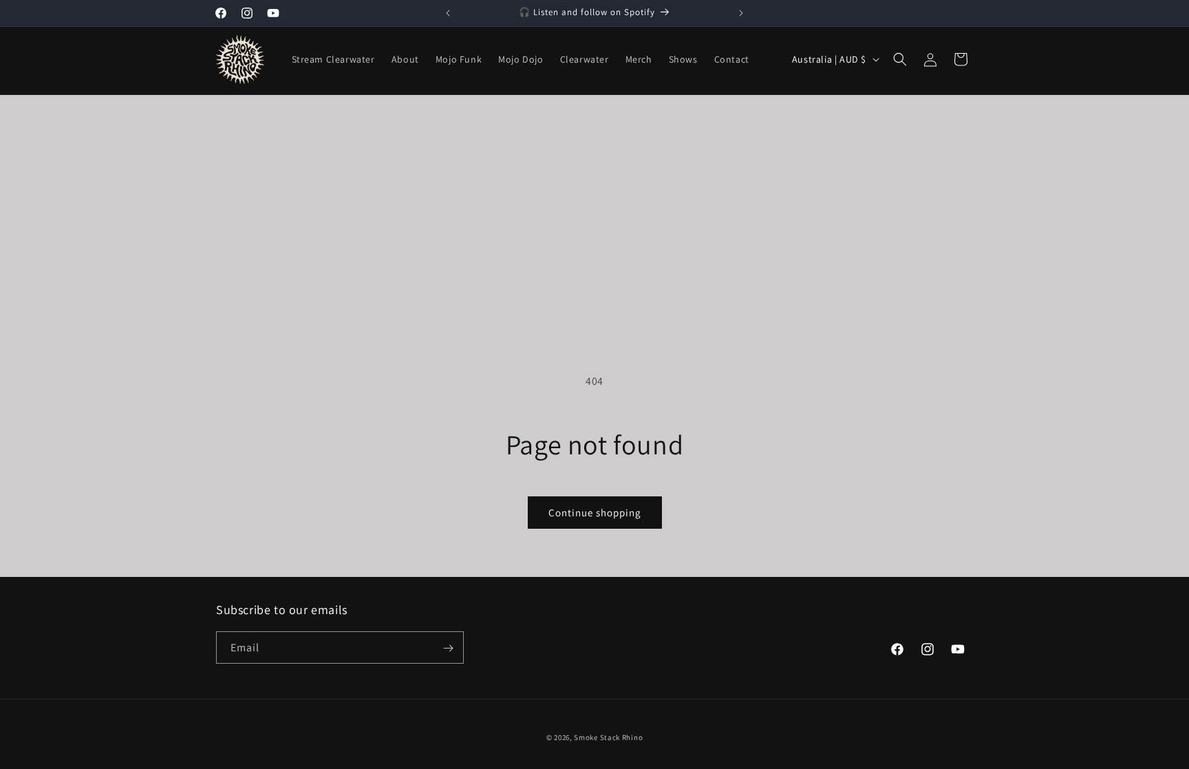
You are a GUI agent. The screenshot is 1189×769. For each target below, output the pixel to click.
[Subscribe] (448, 648)
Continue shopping (594, 512)
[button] (900, 59)
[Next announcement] (741, 13)
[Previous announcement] (448, 13)
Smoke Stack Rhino (608, 737)
